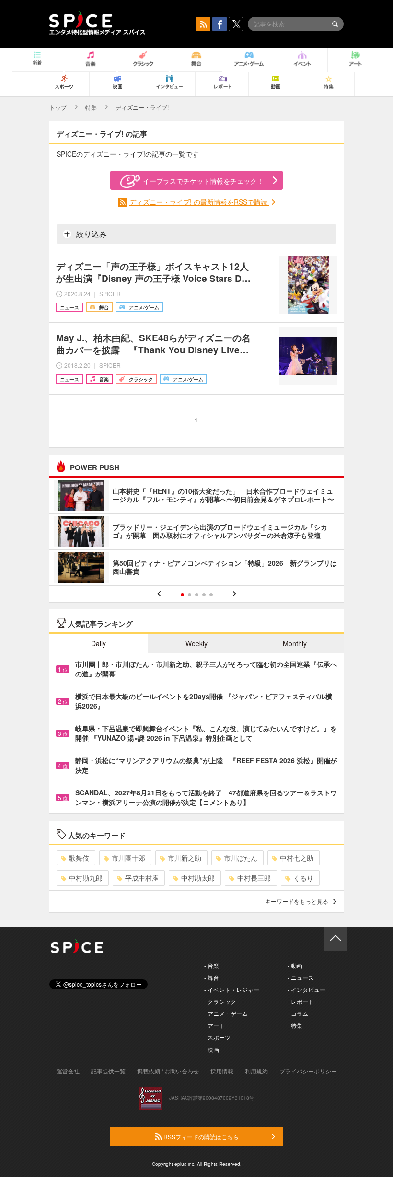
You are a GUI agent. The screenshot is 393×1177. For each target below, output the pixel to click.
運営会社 (68, 1071)
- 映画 (211, 1049)
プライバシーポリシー (308, 1071)
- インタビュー (306, 989)
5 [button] (211, 594)
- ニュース (301, 977)
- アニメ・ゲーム (226, 1013)
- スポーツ (217, 1037)
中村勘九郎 (86, 878)
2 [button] (189, 594)
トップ (58, 107)
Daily (98, 643)
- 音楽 (211, 965)
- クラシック (220, 1001)
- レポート (301, 1001)
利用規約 (256, 1071)
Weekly (196, 643)
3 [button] (196, 594)
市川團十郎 (128, 857)
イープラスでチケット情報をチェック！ (203, 181)
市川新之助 (184, 857)
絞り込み (90, 233)
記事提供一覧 (108, 1071)
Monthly (295, 643)
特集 (91, 107)
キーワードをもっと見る (296, 901)
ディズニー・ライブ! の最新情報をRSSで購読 (199, 202)
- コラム (298, 1013)
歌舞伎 (79, 857)
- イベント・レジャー (231, 989)
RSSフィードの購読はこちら (200, 1136)
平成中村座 (142, 878)
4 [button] (204, 594)
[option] (196, 533)
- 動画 (295, 965)
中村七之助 (296, 857)
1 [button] (182, 594)
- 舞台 (211, 977)
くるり (303, 878)
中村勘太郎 (198, 878)
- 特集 (295, 1025)
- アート (214, 1025)
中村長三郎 (254, 878)
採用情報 (221, 1071)
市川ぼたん (240, 857)
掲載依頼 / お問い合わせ (168, 1071)
